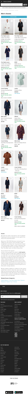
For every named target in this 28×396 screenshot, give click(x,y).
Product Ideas (17, 314)
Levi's (2, 347)
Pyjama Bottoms (4, 280)
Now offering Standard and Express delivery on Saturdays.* (14, 7)
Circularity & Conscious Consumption (19, 327)
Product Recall (17, 315)
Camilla (2, 355)
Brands (2, 307)
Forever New (3, 365)
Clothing (6, 10)
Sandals (16, 361)
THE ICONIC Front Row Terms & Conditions (7, 323)
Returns (16, 307)
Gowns (16, 10)
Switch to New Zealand (19, 317)
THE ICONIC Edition (4, 331)
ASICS (16, 363)
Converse (2, 360)
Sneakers (16, 360)
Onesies (15, 281)
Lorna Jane (17, 347)
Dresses (16, 365)
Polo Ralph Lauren (18, 358)
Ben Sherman (3, 352)
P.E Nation (17, 371)
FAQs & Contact (18, 304)
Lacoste (2, 371)
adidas (2, 348)
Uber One (2, 328)
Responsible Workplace (19, 322)
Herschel (2, 370)
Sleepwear (11, 10)
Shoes (2, 358)
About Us (2, 304)
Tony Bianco (17, 370)
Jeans (16, 366)
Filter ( (13, 16)
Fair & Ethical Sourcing (19, 329)
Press (2, 312)
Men (2, 10)
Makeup (2, 350)
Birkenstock (3, 353)
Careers (2, 314)
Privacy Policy (3, 320)
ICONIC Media (3, 309)
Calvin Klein (17, 353)
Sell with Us (3, 310)
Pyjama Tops (10, 281)
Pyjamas (22, 280)
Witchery (2, 366)
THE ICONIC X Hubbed (5, 330)
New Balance (17, 348)
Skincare (2, 368)
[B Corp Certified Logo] (21, 335)
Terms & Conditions (4, 319)
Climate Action (17, 330)
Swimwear (17, 352)
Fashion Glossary (18, 312)
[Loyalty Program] (25, 4)
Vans (1, 363)
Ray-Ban (16, 355)
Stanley (2, 361)
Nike (15, 350)
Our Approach (17, 321)
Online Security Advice (5, 325)
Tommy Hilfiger (17, 368)
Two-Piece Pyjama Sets (14, 280)
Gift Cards (16, 310)
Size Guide (17, 309)
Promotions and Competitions (6, 315)
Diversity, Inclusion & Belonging (21, 324)
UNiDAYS (2, 327)
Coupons (2, 317)
